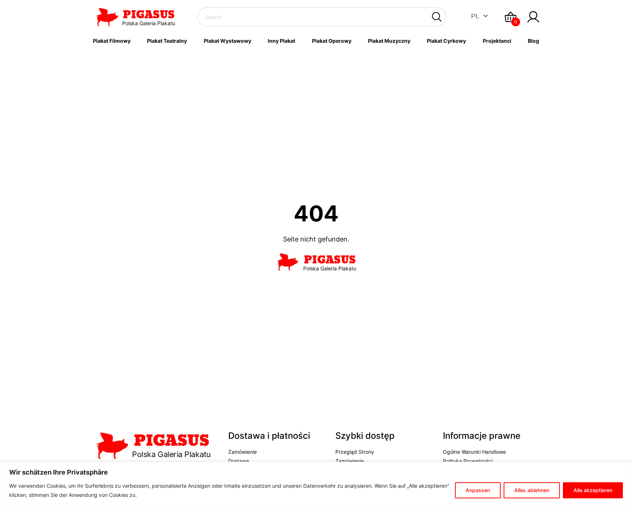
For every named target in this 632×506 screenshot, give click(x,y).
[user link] (533, 17)
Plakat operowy (331, 41)
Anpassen (478, 490)
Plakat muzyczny (389, 41)
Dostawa (238, 461)
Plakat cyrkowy (446, 41)
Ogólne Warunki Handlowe (474, 452)
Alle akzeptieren (592, 490)
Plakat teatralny (167, 41)
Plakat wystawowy (227, 41)
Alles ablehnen (531, 490)
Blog (533, 41)
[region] (316, 484)
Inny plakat (281, 41)
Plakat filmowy (112, 41)
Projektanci (497, 41)
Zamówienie (242, 452)
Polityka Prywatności (468, 461)
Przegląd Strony (354, 452)
